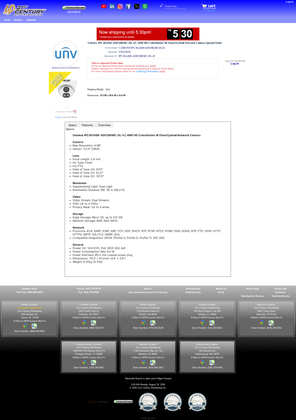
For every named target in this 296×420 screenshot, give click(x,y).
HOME (7, 20)
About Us (221, 288)
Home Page (252, 288)
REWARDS (31, 20)
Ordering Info (193, 292)
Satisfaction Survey (252, 296)
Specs (72, 125)
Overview (104, 125)
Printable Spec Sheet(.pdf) (64, 112)
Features (87, 125)
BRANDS (18, 20)
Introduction (193, 288)
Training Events (280, 296)
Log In (289, 1)
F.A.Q (221, 292)
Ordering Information (147, 71)
